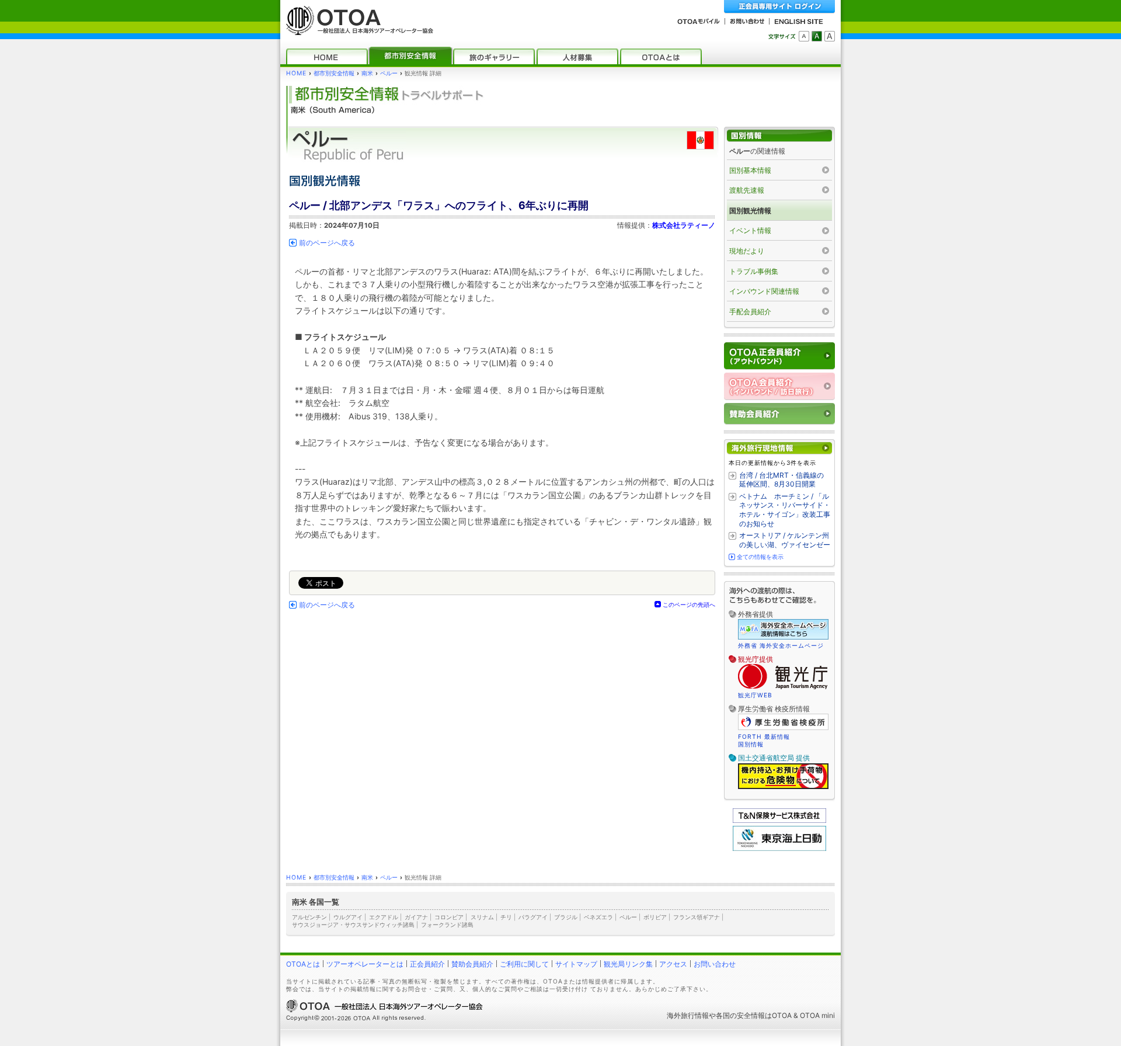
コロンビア (449, 916)
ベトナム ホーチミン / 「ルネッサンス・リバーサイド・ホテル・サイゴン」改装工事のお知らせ (784, 510)
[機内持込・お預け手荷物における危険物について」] (783, 787)
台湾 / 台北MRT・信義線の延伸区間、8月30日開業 (781, 480)
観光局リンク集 (628, 964)
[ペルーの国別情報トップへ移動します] (779, 136)
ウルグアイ (348, 916)
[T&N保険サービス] (779, 820)
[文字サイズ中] (817, 36)
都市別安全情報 (334, 73)
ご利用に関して (524, 964)
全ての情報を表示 (760, 556)
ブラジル (565, 916)
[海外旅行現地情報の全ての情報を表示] (779, 448)
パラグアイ (533, 916)
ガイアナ (416, 916)
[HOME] (327, 56)
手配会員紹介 (750, 311)
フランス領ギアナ (696, 916)
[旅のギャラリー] (494, 56)
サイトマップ (576, 964)
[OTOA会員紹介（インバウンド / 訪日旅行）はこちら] (779, 386)
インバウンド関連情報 (764, 291)
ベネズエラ (598, 916)
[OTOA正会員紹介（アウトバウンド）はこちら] (779, 356)
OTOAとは (303, 964)
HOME (296, 73)
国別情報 (751, 744)
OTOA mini (817, 1015)
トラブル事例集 (753, 271)
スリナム (482, 916)
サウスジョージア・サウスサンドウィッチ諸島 (353, 924)
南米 (367, 73)
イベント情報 (750, 230)
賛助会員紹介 (472, 964)
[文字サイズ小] (804, 36)
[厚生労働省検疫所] (783, 728)
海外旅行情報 (688, 1015)
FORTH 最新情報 (764, 736)
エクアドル (383, 916)
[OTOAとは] (661, 56)
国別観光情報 (750, 210)
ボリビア (655, 916)
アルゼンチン (309, 916)
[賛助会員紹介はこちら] (779, 414)
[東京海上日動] (779, 848)
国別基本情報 (750, 170)
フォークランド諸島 (447, 924)
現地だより (746, 250)
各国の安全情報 (740, 1015)
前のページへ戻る (327, 243)
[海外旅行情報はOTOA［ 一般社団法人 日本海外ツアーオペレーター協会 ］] (356, 29)
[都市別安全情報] (410, 56)
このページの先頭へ (689, 604)
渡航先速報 (746, 190)
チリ (506, 916)
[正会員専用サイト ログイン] (779, 6)
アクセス (673, 964)
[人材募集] (577, 56)
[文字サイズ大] (829, 36)
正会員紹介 (427, 964)
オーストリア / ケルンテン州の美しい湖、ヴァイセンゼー (784, 540)
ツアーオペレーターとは (364, 964)
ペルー (389, 73)
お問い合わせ (715, 964)
